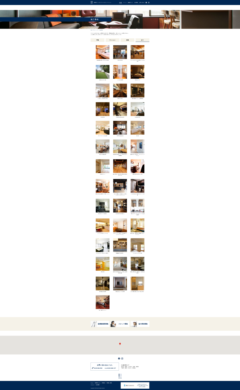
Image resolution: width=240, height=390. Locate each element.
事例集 (103, 382)
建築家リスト (97, 382)
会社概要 (97, 384)
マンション (112, 40)
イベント (92, 384)
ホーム (92, 382)
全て (142, 40)
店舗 (127, 40)
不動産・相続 (109, 382)
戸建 (97, 40)
